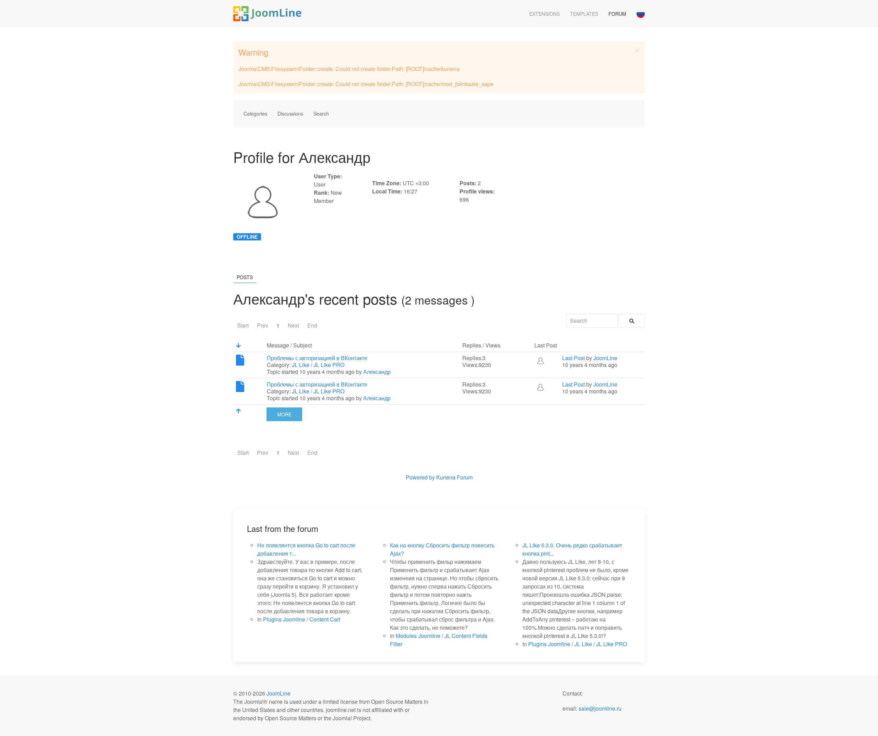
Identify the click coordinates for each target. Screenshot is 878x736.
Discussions (290, 113)
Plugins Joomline (284, 619)
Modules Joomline (418, 636)
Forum (617, 13)
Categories (255, 113)
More (284, 414)
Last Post (573, 358)
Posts (245, 277)
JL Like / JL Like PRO (318, 365)
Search (321, 113)
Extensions (544, 13)
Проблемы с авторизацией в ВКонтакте (317, 358)
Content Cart (324, 619)
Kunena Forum (454, 477)
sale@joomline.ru (600, 708)
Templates (584, 13)
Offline (247, 236)
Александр (377, 372)
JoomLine (605, 358)
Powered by (420, 477)
